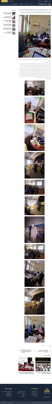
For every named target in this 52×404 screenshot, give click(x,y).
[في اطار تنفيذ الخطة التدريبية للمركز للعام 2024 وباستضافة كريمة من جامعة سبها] (13, 17)
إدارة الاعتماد (34, 391)
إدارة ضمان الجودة (21, 391)
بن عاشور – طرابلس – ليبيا (6, 391)
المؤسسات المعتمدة (20, 393)
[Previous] (20, 355)
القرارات (35, 396)
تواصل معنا (22, 396)
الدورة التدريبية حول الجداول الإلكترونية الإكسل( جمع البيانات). (7, 25)
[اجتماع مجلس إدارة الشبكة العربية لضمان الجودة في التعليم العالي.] (13, 13)
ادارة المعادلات (33, 393)
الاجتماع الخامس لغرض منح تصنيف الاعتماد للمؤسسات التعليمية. (7, 29)
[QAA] (44, 4)
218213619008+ (8, 396)
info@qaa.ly (9, 393)
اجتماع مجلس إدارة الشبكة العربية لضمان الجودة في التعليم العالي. (7, 13)
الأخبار (49, 374)
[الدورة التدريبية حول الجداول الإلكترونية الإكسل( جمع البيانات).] (13, 25)
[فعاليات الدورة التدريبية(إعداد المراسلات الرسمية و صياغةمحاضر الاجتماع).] (13, 32)
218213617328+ (8, 394)
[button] (49, 397)
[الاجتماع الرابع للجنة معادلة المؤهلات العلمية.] (13, 21)
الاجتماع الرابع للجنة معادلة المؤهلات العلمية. (7, 21)
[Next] (19, 355)
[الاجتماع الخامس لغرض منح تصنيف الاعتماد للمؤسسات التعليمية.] (13, 29)
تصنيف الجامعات (33, 394)
